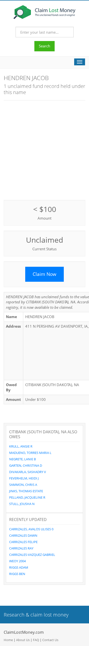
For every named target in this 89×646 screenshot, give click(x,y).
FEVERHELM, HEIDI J (24, 478)
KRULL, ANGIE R (20, 446)
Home (8, 640)
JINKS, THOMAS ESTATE (26, 491)
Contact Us (50, 640)
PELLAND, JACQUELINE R (27, 497)
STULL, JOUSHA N (22, 504)
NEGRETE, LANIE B (22, 459)
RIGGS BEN (17, 574)
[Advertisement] (44, 149)
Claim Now (44, 274)
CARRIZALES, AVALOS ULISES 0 (31, 529)
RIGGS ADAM (18, 567)
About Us (23, 640)
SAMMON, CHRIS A (23, 484)
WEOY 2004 (17, 561)
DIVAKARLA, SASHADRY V (27, 472)
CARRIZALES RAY (21, 548)
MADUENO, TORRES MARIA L (30, 452)
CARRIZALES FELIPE (23, 542)
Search (44, 45)
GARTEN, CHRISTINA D (25, 465)
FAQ (36, 640)
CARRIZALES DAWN (23, 535)
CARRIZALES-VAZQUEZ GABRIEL (32, 554)
